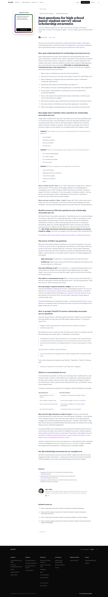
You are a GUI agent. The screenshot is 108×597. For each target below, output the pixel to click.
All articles (42, 531)
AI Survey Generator (30, 560)
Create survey (85, 2)
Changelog (43, 569)
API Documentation (60, 565)
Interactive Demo (26, 2)
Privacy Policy (43, 585)
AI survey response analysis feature (55, 291)
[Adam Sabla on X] (48, 495)
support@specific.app (90, 560)
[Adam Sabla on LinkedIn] (46, 495)
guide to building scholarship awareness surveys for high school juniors (63, 435)
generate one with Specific (76, 47)
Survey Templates (44, 574)
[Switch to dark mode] (98, 2)
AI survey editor (81, 400)
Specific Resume (74, 560)
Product (17, 2)
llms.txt (57, 567)
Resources (34, 2)
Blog (41, 572)
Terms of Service (44, 583)
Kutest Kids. (43, 472)
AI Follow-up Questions (31, 563)
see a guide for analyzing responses (76, 293)
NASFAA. (42, 476)
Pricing (41, 2)
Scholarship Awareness (62, 13)
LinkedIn (87, 563)
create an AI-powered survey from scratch (56, 437)
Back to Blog (43, 9)
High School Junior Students (46, 13)
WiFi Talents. (43, 480)
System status (14, 574)
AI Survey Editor (29, 570)
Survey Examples (44, 577)
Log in (77, 2)
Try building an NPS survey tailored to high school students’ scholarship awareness (64, 235)
